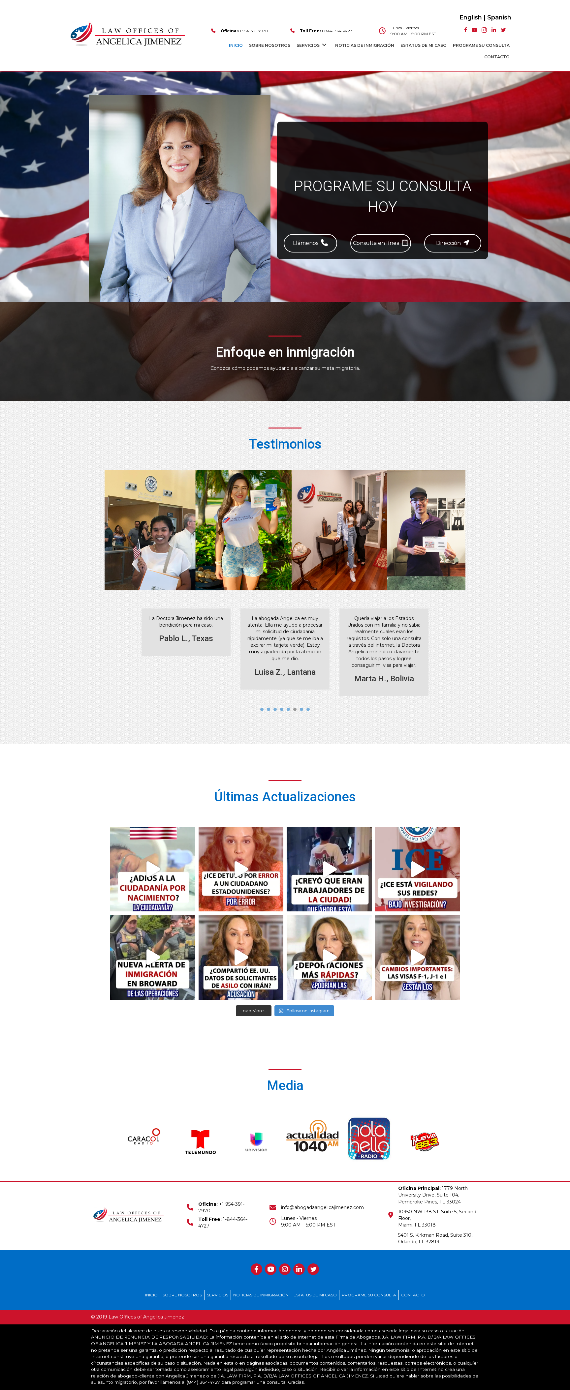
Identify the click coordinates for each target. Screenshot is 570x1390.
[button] (310, 243)
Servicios (217, 1294)
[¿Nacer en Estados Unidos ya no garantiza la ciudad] (152, 869)
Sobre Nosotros (182, 1294)
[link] (235, 44)
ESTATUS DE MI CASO (315, 1294)
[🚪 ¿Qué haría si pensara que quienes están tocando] (329, 869)
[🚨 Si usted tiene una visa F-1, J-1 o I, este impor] (417, 957)
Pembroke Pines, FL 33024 (429, 1202)
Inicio (151, 1294)
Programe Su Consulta (369, 1294)
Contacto (413, 1294)
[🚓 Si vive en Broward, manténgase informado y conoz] (152, 957)
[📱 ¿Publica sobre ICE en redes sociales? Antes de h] (417, 869)
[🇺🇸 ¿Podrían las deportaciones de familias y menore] (329, 957)
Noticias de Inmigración (261, 1294)
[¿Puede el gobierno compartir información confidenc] (241, 957)
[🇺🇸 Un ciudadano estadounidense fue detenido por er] (241, 869)
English (470, 17)
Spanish (499, 17)
